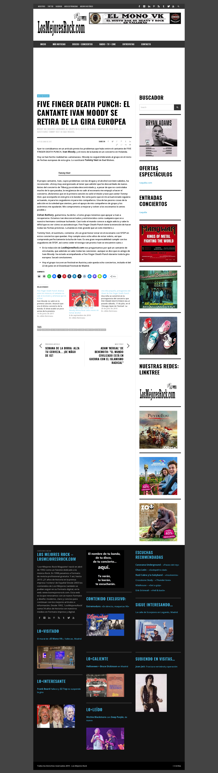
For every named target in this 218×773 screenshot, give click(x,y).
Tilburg (81, 330)
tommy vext (89, 330)
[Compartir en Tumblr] (125, 141)
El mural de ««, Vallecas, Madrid (59, 638)
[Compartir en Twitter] (112, 141)
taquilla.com (145, 182)
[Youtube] (173, 6)
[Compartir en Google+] (117, 141)
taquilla (143, 212)
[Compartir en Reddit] (121, 144)
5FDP (39, 330)
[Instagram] (144, 6)
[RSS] (158, 6)
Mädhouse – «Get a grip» (148, 585)
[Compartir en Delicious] (117, 144)
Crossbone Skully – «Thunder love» (153, 580)
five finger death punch (59, 330)
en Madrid (107, 666)
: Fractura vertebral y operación (156, 666)
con (98, 717)
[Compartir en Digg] (125, 144)
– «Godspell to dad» (151, 569)
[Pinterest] (154, 6)
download (45, 330)
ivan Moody (73, 330)
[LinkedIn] (149, 6)
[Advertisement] (109, 71)
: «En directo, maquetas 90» (107, 606)
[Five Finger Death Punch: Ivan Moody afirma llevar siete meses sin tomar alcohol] (84, 298)
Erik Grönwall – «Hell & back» (150, 590)
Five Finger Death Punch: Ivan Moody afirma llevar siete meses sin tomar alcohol (84, 310)
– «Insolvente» (156, 575)
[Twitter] (168, 6)
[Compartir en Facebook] (108, 141)
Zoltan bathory (100, 330)
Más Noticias (43, 95)
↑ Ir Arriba (176, 766)
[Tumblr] (163, 6)
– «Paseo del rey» (157, 564)
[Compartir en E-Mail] (130, 144)
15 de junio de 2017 (45, 141)
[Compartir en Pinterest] (121, 141)
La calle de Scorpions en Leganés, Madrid (156, 612)
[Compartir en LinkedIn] (130, 141)
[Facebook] (139, 6)
